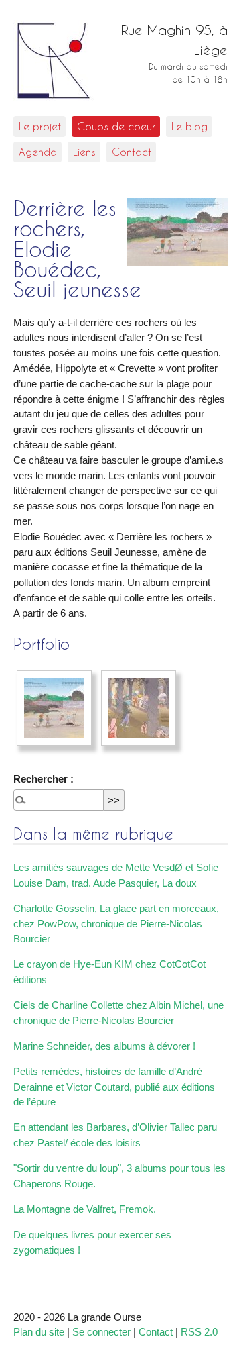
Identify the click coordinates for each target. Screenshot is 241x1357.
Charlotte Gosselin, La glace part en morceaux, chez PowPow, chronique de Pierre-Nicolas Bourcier (116, 924)
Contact (131, 152)
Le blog (189, 126)
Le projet (40, 126)
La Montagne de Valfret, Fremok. (84, 1209)
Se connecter (101, 1332)
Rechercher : (43, 779)
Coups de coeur (116, 126)
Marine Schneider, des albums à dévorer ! (104, 1046)
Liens (84, 152)
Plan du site (38, 1332)
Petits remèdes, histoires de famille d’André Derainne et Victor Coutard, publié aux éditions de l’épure (114, 1087)
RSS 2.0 (199, 1332)
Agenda (38, 152)
